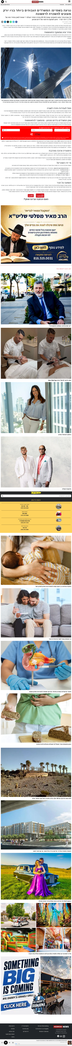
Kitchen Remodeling (43, 1026)
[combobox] (36, 496)
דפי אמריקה (26, 1031)
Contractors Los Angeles (42, 1028)
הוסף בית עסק (36, 500)
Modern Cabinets (44, 1031)
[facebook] (16, 22)
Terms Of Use (63, 138)
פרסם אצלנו (11, 1026)
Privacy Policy (58, 138)
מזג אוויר (62, 4)
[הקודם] (2, 1042)
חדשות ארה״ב (25, 1026)
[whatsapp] (11, 22)
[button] (3, 130)
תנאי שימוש (11, 1031)
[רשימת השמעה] (12, 1042)
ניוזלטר (12, 1037)
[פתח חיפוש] (5, 1)
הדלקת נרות (68, 4)
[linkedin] (5, 22)
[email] (2, 22)
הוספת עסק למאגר (9, 1034)
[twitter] (8, 22)
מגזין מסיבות (25, 1028)
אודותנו (12, 1028)
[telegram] (13, 22)
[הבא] (9, 1042)
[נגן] (6, 1043)
